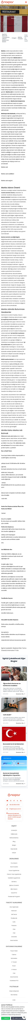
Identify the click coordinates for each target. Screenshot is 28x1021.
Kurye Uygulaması (14, 870)
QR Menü (14, 882)
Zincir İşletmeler (14, 907)
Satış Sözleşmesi (14, 991)
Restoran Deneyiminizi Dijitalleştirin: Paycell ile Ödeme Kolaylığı (11, 775)
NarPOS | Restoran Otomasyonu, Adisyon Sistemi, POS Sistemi (6, 38)
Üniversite (14, 937)
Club (14, 929)
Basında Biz (14, 849)
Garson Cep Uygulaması (14, 874)
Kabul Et (6, 1018)
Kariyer (14, 853)
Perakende (14, 918)
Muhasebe (14, 958)
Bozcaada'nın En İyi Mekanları (13, 744)
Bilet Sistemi (14, 889)
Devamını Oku (20, 694)
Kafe (14, 922)
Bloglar (14, 38)
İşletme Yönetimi (20, 38)
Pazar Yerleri (14, 951)
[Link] (7, 2)
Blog (14, 841)
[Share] (24, 1017)
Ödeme (14, 954)
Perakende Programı (14, 896)
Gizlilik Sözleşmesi (19, 1018)
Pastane (14, 925)
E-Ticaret (14, 962)
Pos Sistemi (14, 863)
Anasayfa (14, 830)
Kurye (14, 966)
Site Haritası (14, 995)
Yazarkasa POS (14, 980)
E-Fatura (14, 969)
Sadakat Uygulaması (14, 878)
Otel (14, 933)
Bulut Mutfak (14, 940)
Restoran (14, 911)
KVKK (14, 1000)
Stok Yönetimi (14, 867)
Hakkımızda (14, 834)
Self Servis (14, 914)
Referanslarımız (14, 838)
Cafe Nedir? (7, 715)
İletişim (14, 845)
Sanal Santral (14, 977)
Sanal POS (14, 893)
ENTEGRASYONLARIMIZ (14, 946)
